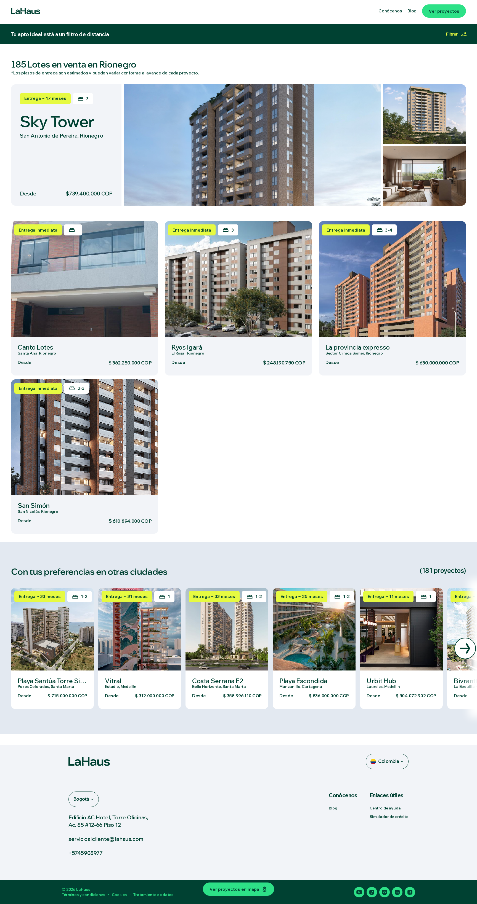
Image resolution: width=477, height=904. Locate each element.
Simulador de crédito (389, 816)
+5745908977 (85, 852)
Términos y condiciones (83, 894)
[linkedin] (397, 892)
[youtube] (359, 892)
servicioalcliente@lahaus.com (106, 838)
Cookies (119, 894)
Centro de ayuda (385, 808)
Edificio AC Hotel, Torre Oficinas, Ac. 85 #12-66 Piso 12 (108, 821)
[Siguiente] (465, 648)
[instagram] (384, 892)
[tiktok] (372, 892)
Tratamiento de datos (153, 894)
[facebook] (410, 892)
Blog (333, 808)
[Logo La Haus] (25, 11)
